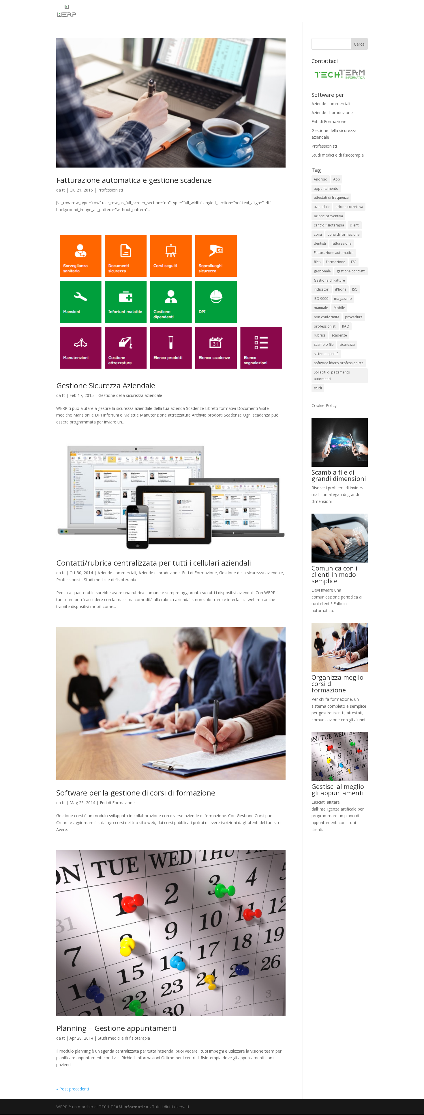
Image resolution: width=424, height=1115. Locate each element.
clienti (354, 225)
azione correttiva (349, 206)
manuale (321, 307)
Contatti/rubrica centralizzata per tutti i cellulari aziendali (153, 563)
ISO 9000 (321, 298)
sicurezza (347, 344)
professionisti (325, 326)
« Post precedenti (72, 1089)
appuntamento (326, 188)
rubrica (320, 335)
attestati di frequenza (331, 197)
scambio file (324, 344)
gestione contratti (351, 271)
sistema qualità (326, 353)
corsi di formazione (344, 234)
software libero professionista (338, 362)
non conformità (326, 317)
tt (63, 190)
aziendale (322, 206)
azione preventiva (328, 215)
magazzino (343, 298)
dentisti (320, 243)
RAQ (345, 326)
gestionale (322, 271)
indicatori (321, 289)
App (336, 179)
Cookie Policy (324, 405)
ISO (355, 289)
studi (318, 388)
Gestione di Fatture (329, 280)
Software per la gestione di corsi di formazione (135, 792)
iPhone (340, 289)
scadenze (339, 335)
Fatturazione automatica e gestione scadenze (134, 180)
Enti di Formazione (199, 572)
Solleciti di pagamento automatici (332, 376)
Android (320, 179)
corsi (318, 234)
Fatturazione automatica (334, 252)
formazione (335, 261)
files (317, 261)
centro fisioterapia (329, 225)
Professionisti (110, 190)
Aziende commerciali (116, 572)
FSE (353, 261)
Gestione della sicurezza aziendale (130, 395)
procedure (354, 317)
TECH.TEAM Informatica (123, 1107)
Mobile (339, 307)
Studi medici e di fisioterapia (110, 579)
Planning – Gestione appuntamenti (116, 1028)
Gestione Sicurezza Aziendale (105, 385)
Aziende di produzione (159, 572)
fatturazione (342, 243)
